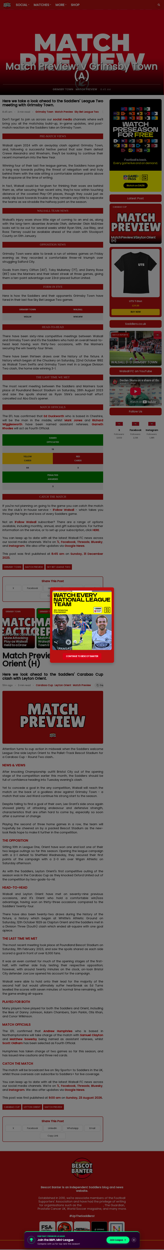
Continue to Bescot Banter (82, 656)
